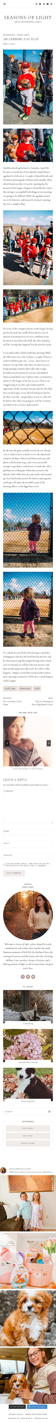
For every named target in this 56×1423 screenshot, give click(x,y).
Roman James (25, 688)
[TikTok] (44, 4)
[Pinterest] (40, 4)
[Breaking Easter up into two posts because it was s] (28, 1261)
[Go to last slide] (7, 743)
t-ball (37, 688)
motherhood (9, 35)
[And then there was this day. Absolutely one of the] (28, 1376)
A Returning (28, 1023)
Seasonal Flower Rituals (28, 1062)
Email (7, 843)
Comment (9, 791)
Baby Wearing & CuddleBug (28, 769)
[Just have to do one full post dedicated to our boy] (28, 1318)
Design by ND (41, 1418)
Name (6, 831)
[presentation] (28, 741)
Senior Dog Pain (28, 1101)
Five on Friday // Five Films (12, 701)
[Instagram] (36, 4)
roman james (23, 35)
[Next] (49, 743)
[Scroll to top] (51, 1416)
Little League (10, 688)
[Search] (49, 1111)
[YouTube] (47, 4)
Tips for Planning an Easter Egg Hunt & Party (42, 701)
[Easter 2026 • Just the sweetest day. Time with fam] (28, 1203)
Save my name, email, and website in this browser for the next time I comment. (28, 865)
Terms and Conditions (36, 1414)
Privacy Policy (16, 1414)
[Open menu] (4, 4)
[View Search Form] (51, 4)
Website (8, 855)
